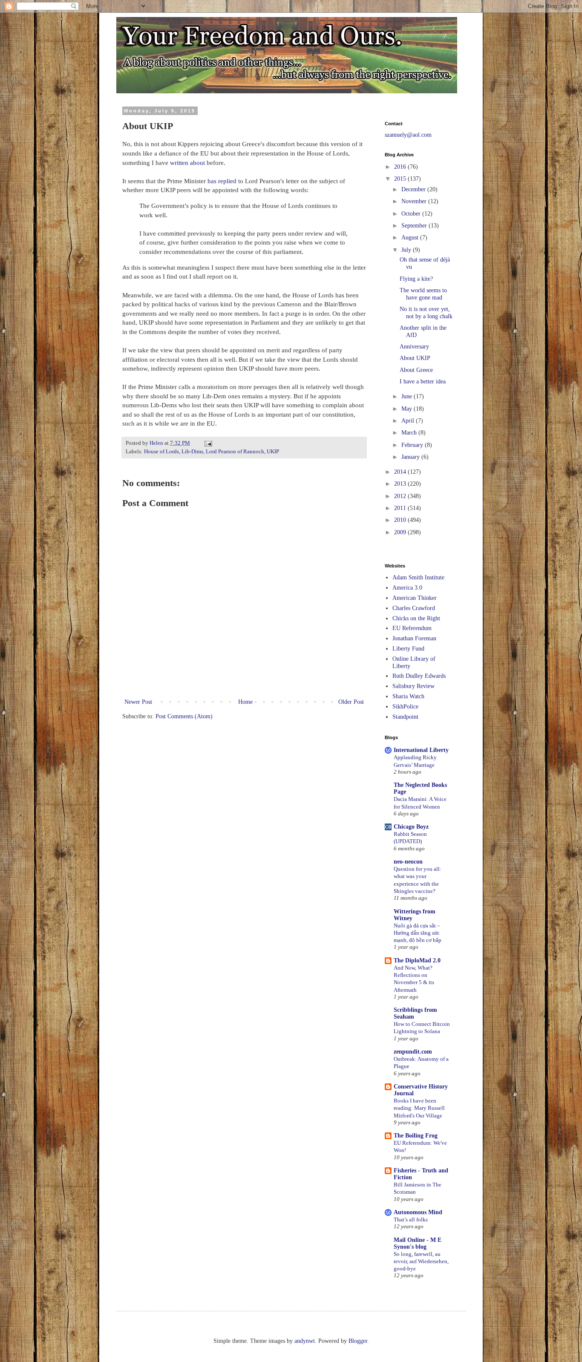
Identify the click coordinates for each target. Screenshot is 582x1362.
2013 (401, 484)
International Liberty (421, 750)
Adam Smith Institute (418, 577)
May (407, 409)
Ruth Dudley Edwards (419, 676)
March (409, 432)
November (414, 201)
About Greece (416, 370)
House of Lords (161, 452)
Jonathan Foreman (414, 638)
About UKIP (415, 358)
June (407, 396)
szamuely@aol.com (408, 135)
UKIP (273, 452)
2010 (401, 520)
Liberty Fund (408, 648)
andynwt (304, 1341)
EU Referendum (412, 628)
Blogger (358, 1341)
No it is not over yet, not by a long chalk (426, 313)
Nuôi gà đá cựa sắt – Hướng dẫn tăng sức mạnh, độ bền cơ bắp (417, 933)
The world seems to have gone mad (423, 294)
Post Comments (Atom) (184, 716)
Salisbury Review (413, 686)
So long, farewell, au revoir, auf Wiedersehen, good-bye (421, 1261)
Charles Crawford (413, 608)
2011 (401, 508)
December (414, 189)
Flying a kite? (416, 279)
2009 (401, 532)
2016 (401, 167)
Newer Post (138, 702)
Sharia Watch (408, 696)
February (413, 445)
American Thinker (414, 598)
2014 (401, 472)
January (411, 457)
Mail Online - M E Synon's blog (417, 1243)
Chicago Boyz (411, 827)
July (407, 250)
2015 (401, 179)
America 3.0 (407, 588)
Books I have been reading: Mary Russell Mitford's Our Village (419, 1108)
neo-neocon (408, 861)
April (408, 421)
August (410, 237)
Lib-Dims (192, 452)
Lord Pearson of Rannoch (235, 452)
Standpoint (405, 717)
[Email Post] (207, 443)
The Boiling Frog (416, 1135)
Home (245, 702)
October (411, 213)
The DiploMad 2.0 (417, 960)
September (415, 225)
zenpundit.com (413, 1051)
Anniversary (414, 346)
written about (188, 162)
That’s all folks (411, 1219)
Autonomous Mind (418, 1212)
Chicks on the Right (416, 618)
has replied (221, 180)
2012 (401, 496)
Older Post (351, 702)
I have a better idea (423, 381)
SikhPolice (405, 706)
